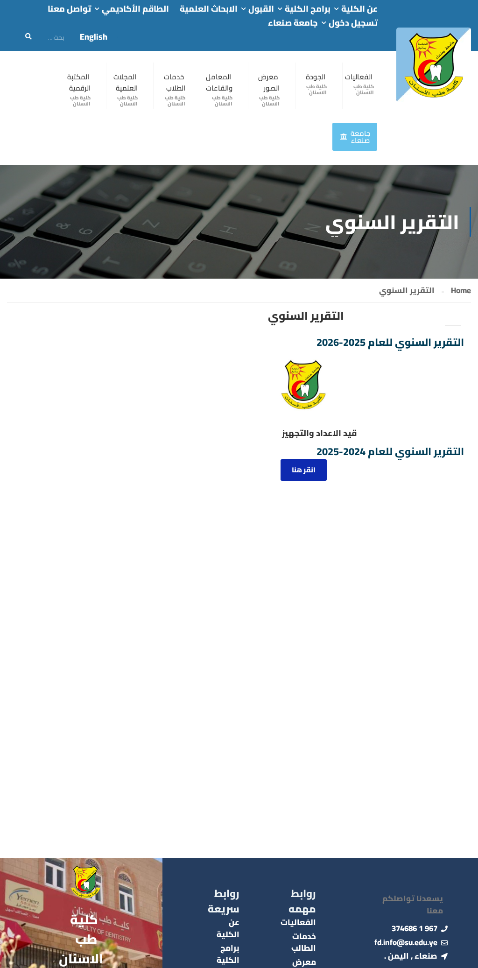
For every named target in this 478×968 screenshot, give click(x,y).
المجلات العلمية (125, 82)
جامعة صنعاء (293, 23)
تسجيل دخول (353, 23)
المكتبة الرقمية (79, 82)
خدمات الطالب (303, 942)
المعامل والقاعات (219, 82)
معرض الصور (269, 82)
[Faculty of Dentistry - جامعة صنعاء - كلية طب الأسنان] (433, 65)
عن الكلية (359, 9)
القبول (261, 9)
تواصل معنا (69, 9)
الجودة (315, 77)
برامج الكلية (307, 9)
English (93, 36)
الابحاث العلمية (209, 9)
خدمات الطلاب (174, 82)
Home (461, 291)
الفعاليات (359, 77)
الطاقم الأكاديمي (135, 9)
